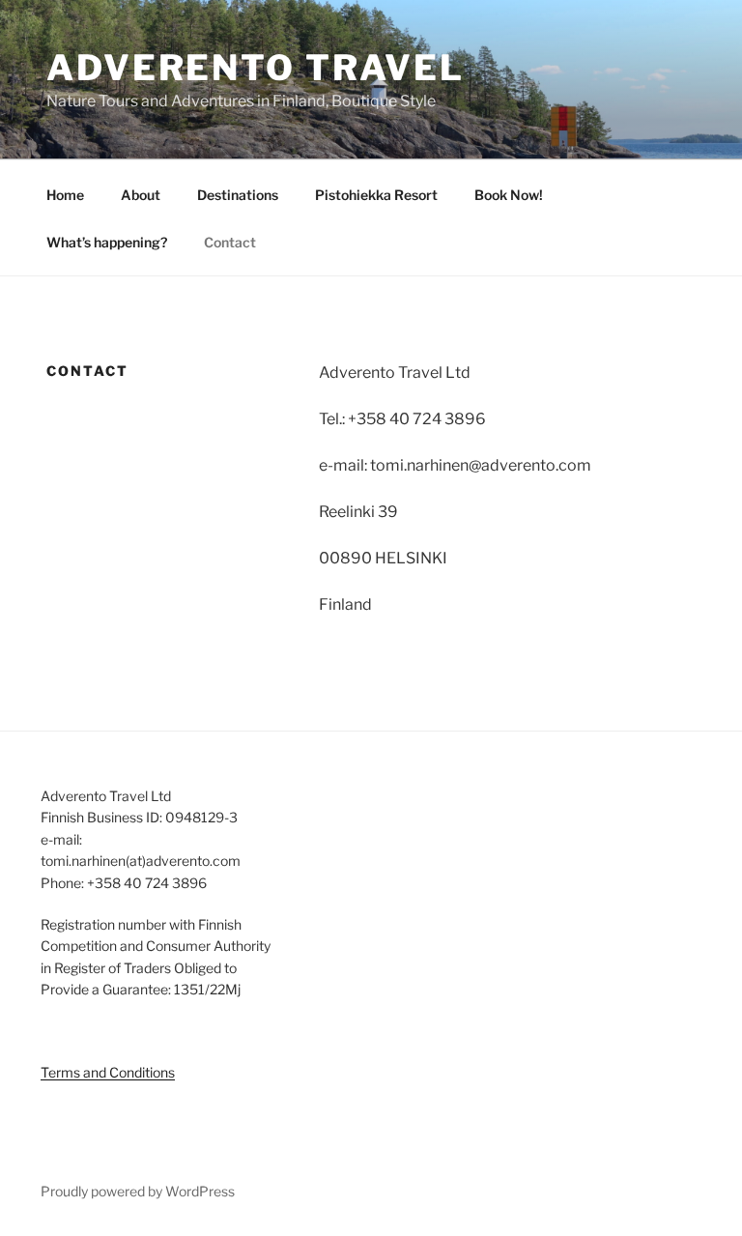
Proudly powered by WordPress (138, 1191)
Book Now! (508, 195)
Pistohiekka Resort (376, 195)
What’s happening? (106, 242)
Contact (230, 242)
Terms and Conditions (108, 1072)
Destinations (237, 195)
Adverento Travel (255, 67)
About (140, 195)
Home (65, 195)
